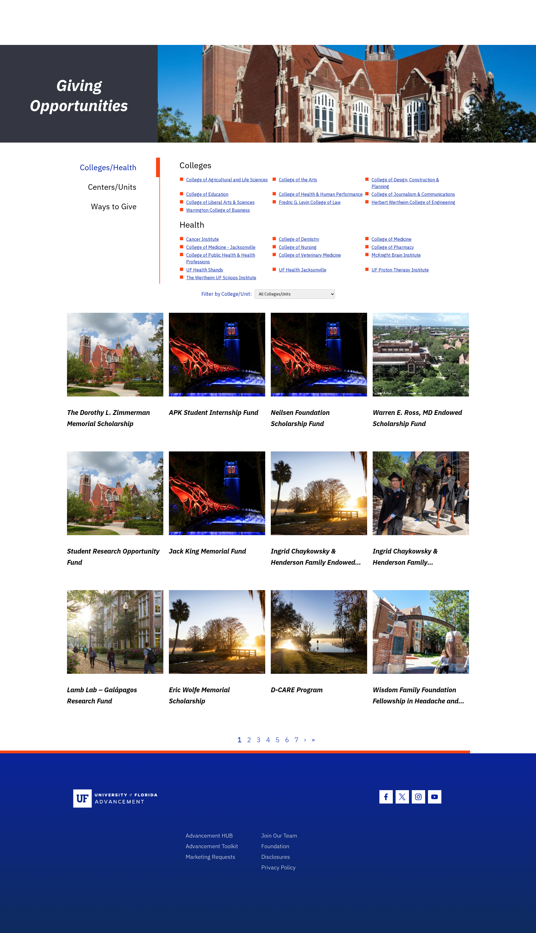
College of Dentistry (299, 239)
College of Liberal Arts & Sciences (220, 202)
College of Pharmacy (393, 247)
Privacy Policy (278, 867)
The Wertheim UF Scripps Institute (221, 277)
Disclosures (275, 856)
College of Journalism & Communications (413, 194)
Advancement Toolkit (212, 846)
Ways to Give (114, 206)
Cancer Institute (202, 239)
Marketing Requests (210, 856)
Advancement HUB (209, 835)
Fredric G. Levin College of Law (310, 202)
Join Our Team (279, 835)
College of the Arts (298, 179)
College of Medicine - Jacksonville (220, 247)
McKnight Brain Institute (396, 255)
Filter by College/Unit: (226, 294)
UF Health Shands (204, 270)
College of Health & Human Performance (321, 194)
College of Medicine (391, 239)
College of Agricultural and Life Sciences (227, 179)
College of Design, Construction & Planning (405, 183)
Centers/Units (112, 187)
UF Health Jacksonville (302, 270)
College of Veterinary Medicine (310, 255)
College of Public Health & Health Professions (220, 258)
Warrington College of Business (218, 210)
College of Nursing (298, 247)
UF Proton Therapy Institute (400, 270)
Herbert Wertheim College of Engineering (413, 202)
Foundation (275, 846)
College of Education (207, 194)
